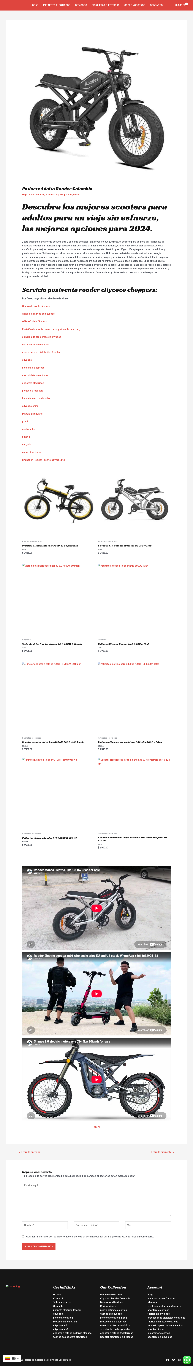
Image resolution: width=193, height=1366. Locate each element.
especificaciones (31, 452)
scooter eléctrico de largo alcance (72, 1333)
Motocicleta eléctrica (65, 1321)
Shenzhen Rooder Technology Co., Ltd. (43, 459)
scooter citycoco (156, 1329)
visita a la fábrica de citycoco (38, 313)
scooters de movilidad (159, 1337)
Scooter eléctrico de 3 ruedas (116, 1337)
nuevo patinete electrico (113, 1310)
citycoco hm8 (60, 1329)
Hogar (34, 5)
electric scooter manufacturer (164, 1306)
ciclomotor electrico (158, 1333)
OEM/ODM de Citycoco (34, 321)
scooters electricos (33, 383)
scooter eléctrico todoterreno (116, 1333)
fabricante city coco (158, 1313)
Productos (52, 194)
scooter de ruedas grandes (115, 1329)
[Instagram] (179, 1360)
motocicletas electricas (35, 375)
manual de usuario (32, 413)
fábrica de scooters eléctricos (70, 1337)
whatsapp (152, 1302)
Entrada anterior (29, 1152)
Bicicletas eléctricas (106, 5)
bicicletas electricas (33, 367)
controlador (28, 429)
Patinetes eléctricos (56, 5)
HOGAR (97, 1127)
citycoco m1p (60, 1325)
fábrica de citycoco (111, 1313)
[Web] (148, 1225)
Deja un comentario (33, 194)
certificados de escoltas (35, 344)
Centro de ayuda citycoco (36, 306)
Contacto (156, 5)
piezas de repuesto (32, 390)
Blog (150, 1294)
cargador (27, 444)
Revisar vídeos (108, 1306)
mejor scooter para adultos (115, 1325)
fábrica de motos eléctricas (162, 1321)
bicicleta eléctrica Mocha (36, 398)
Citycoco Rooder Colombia (115, 1298)
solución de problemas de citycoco (41, 336)
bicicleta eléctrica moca (113, 1317)
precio (25, 421)
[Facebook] (167, 1360)
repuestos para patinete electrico (165, 1325)
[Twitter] (173, 1360)
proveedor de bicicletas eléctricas (166, 1317)
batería (26, 436)
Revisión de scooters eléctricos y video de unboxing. (51, 329)
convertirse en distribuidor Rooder (41, 352)
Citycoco (81, 5)
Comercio (58, 1298)
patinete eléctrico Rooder (67, 1310)
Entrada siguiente (163, 1152)
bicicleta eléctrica (63, 1317)
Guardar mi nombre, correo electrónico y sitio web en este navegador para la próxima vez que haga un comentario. (90, 1236)
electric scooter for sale (160, 1298)
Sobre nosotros (134, 5)
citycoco (27, 359)
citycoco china (30, 406)
